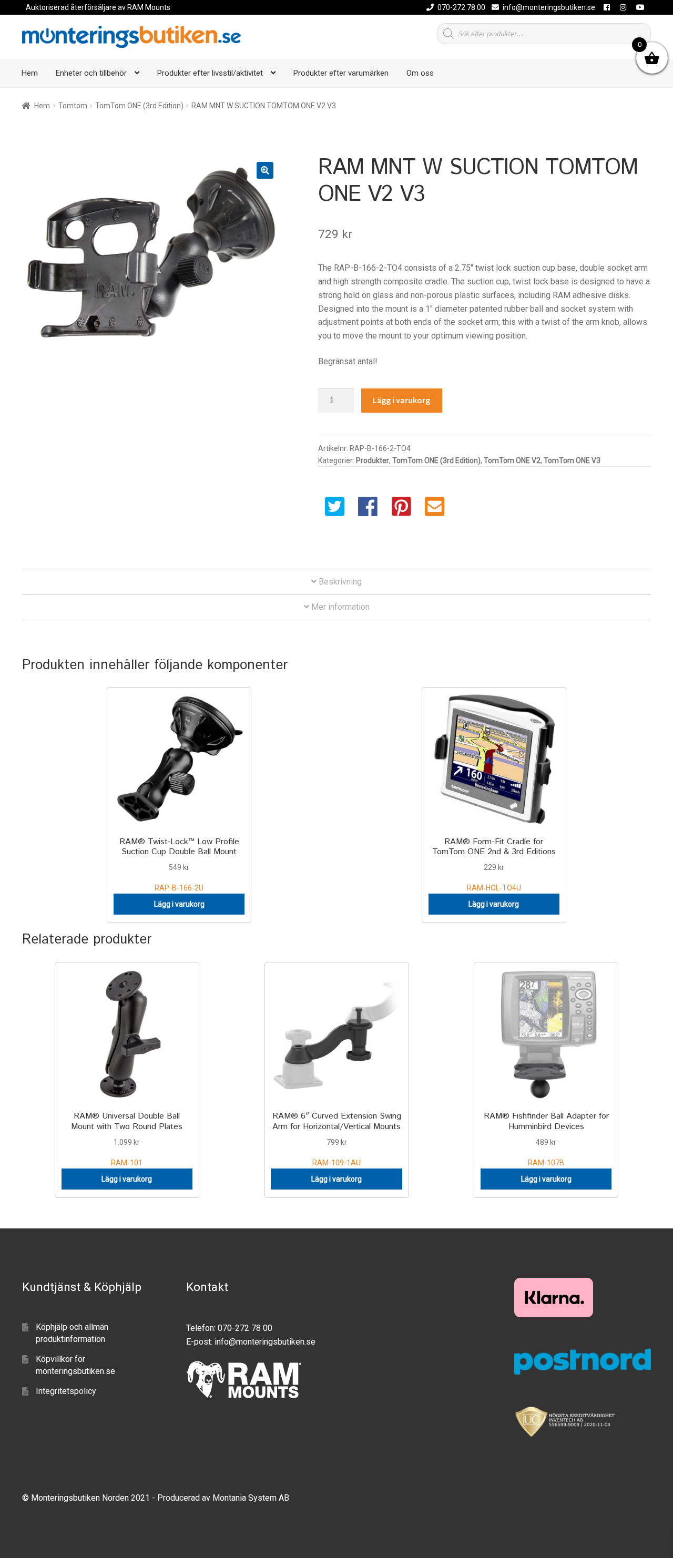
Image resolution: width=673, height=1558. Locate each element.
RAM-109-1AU (336, 1138)
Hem (30, 73)
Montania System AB (250, 1498)
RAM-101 (126, 1138)
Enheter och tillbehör (91, 73)
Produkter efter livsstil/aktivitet (210, 73)
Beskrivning (339, 582)
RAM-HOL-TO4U (494, 864)
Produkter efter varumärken (341, 73)
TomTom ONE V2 (512, 460)
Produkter (372, 460)
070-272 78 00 (461, 7)
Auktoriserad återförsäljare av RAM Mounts (98, 7)
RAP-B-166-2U (179, 864)
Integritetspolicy (66, 1391)
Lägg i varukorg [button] (179, 904)
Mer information (339, 607)
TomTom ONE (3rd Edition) (139, 105)
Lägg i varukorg (401, 400)
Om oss (420, 73)
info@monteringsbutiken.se (549, 7)
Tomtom (72, 105)
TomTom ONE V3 (572, 460)
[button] (265, 170)
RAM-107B (546, 1138)
